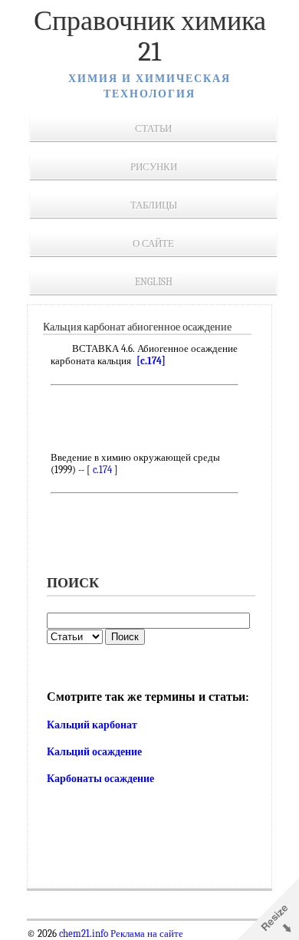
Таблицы (153, 205)
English (153, 282)
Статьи (153, 128)
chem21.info (83, 933)
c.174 (102, 469)
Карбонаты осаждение (100, 778)
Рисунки (153, 167)
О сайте (153, 243)
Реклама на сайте (145, 933)
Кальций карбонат (92, 724)
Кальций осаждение (94, 751)
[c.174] (151, 360)
